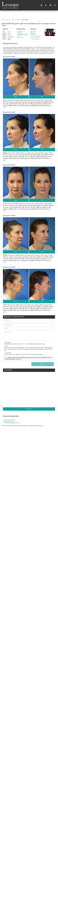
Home (3, 19)
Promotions (8, 352)
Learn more (18, 359)
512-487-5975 (33, 34)
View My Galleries (36, 36)
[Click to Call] (46, 5)
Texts (7, 346)
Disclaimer (8, 342)
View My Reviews (36, 39)
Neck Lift (18, 19)
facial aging (21, 37)
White (9, 34)
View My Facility (36, 37)
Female (9, 33)
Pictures (8, 19)
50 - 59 (9, 31)
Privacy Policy (24, 344)
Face (13, 19)
